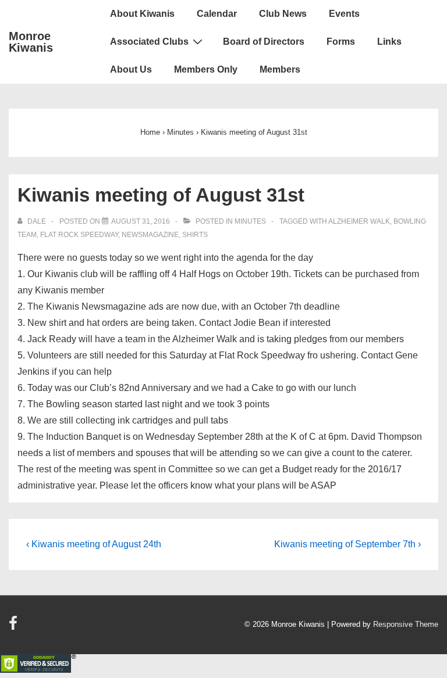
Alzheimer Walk (359, 221)
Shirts (195, 235)
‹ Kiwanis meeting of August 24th (93, 544)
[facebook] (14, 627)
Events (344, 14)
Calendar (217, 14)
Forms (341, 41)
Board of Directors (263, 41)
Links (389, 41)
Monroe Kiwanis (31, 42)
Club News (283, 14)
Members (280, 69)
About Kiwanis (142, 14)
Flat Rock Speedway (79, 235)
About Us (131, 69)
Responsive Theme (405, 624)
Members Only (205, 69)
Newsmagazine (150, 235)
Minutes (250, 221)
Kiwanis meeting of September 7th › (347, 544)
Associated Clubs (149, 41)
